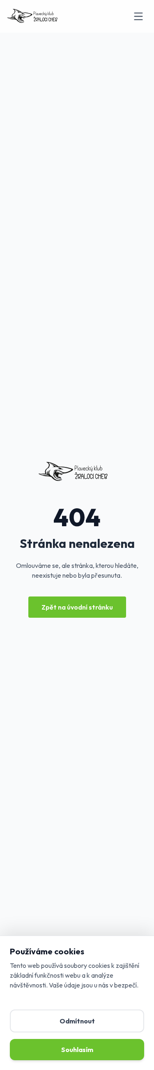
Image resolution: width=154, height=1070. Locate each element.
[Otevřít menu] (138, 16)
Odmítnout (77, 1021)
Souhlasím (77, 1049)
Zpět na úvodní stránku (77, 607)
